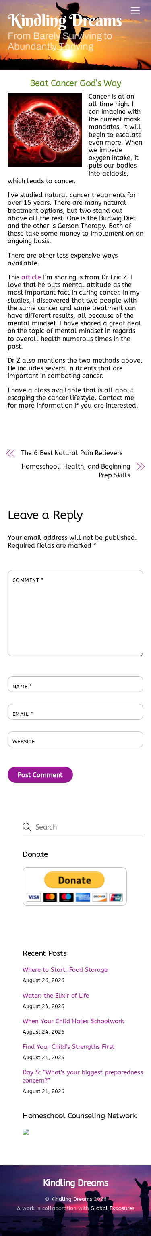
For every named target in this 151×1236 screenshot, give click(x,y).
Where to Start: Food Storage (65, 969)
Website (23, 742)
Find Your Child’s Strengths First (68, 1046)
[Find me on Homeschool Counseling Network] (26, 1133)
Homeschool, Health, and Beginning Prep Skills (75, 470)
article (31, 277)
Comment (28, 580)
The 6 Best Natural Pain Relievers (71, 453)
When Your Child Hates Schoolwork (73, 1021)
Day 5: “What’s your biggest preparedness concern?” (83, 1076)
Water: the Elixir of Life (56, 995)
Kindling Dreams (71, 1199)
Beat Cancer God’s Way (76, 83)
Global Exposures (112, 1208)
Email (22, 714)
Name (22, 686)
